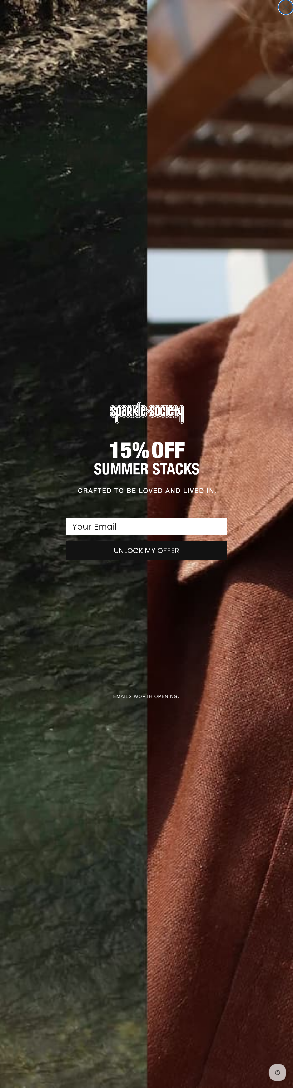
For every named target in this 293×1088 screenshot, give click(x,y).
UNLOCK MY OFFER (146, 551)
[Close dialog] (286, 7)
